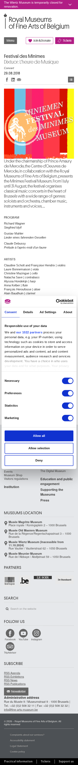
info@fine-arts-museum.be (21, 710)
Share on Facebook (7, 79)
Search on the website (7, 609)
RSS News (10, 680)
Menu (10, 40)
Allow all (39, 435)
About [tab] (67, 312)
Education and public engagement (56, 481)
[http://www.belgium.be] (24, 581)
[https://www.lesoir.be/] (43, 577)
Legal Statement (19, 745)
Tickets (67, 40)
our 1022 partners (29, 332)
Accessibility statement (22, 740)
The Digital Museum (53, 471)
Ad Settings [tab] (48, 312)
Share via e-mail (19, 79)
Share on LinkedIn (13, 79)
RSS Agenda (12, 673)
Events (71, 79)
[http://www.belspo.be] (10, 581)
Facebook (10, 639)
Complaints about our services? (27, 734)
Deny (39, 460)
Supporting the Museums (51, 492)
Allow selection (39, 448)
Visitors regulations (16, 478)
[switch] (67, 393)
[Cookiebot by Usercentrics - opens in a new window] (56, 301)
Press (44, 500)
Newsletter (18, 691)
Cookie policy (17, 751)
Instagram (36, 639)
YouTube (23, 639)
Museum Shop (13, 475)
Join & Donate (42, 40)
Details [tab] (28, 312)
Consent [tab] (11, 312)
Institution (11, 486)
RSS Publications (15, 684)
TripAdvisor (10, 652)
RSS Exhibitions (14, 676)
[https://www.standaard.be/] (64, 580)
